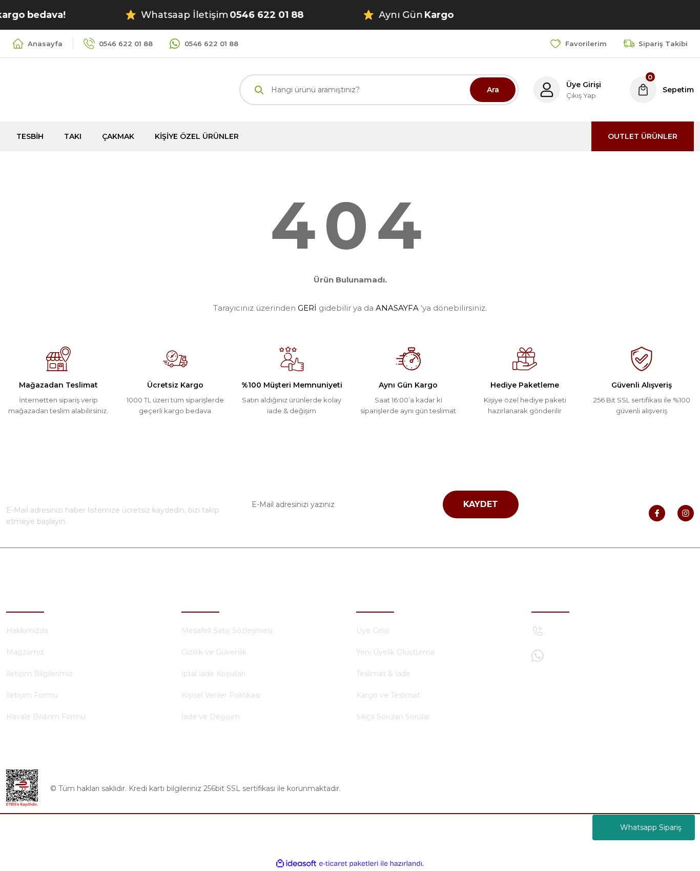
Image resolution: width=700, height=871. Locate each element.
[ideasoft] (296, 863)
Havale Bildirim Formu (46, 716)
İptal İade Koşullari (213, 673)
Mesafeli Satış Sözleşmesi (227, 630)
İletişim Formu (32, 695)
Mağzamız (25, 652)
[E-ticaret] (349, 863)
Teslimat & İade (383, 673)
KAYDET (480, 504)
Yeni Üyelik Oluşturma (395, 652)
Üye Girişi (372, 630)
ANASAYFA (397, 308)
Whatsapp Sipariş (651, 827)
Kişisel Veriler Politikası (220, 695)
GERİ (307, 308)
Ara (493, 89)
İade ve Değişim (210, 716)
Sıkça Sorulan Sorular (393, 716)
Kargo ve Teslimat (388, 695)
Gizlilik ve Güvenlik (213, 652)
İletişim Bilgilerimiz (39, 673)
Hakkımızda (27, 630)
